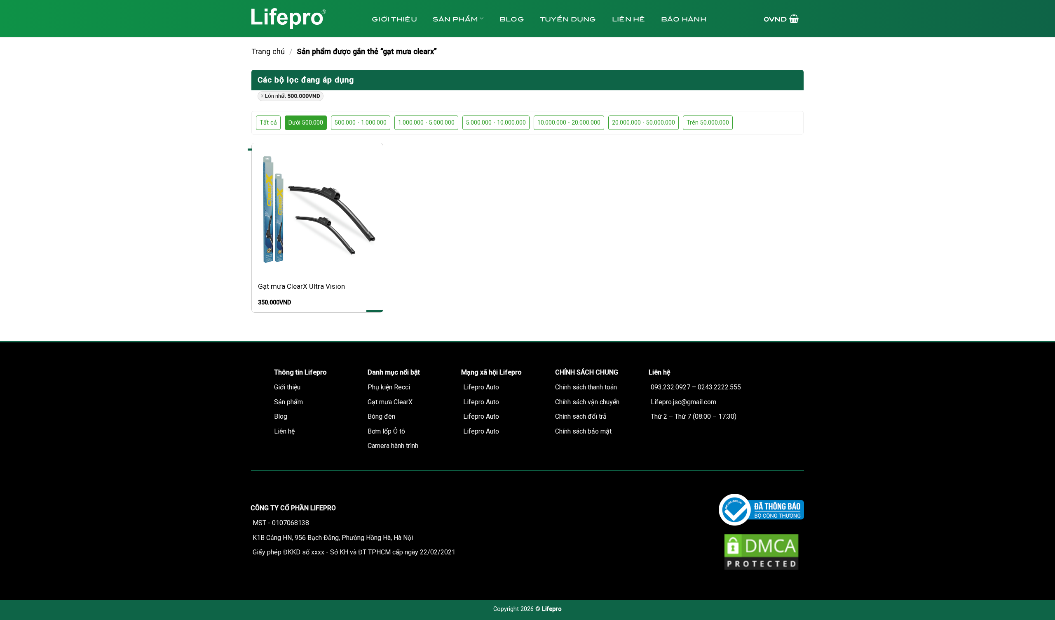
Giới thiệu (394, 18)
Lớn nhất (292, 95)
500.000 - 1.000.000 (361, 122)
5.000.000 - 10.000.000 (496, 122)
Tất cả (268, 122)
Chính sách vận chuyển (587, 402)
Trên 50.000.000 (708, 122)
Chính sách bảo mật (583, 431)
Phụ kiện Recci (389, 387)
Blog (511, 18)
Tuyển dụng (568, 18)
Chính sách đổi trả (581, 416)
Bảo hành (683, 18)
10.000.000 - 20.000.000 (568, 122)
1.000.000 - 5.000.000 (426, 122)
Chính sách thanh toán (586, 387)
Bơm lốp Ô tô (386, 431)
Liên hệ (628, 18)
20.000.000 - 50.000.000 (643, 122)
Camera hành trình (393, 446)
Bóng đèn (381, 416)
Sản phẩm (455, 18)
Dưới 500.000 (305, 122)
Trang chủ (268, 51)
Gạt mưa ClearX (390, 402)
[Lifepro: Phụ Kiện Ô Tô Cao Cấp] (302, 18)
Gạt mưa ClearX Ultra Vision (301, 286)
